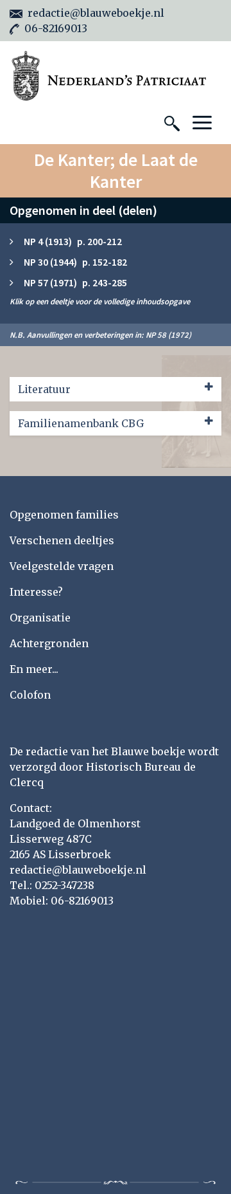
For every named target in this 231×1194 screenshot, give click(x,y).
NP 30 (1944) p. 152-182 (75, 261)
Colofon (30, 694)
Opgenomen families (64, 514)
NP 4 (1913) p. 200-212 (73, 241)
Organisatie (40, 617)
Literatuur (44, 389)
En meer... (34, 669)
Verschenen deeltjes (62, 540)
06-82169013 (55, 28)
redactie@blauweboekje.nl (96, 12)
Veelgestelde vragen (62, 566)
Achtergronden (49, 643)
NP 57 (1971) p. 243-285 (75, 282)
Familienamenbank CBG (81, 423)
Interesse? (36, 591)
